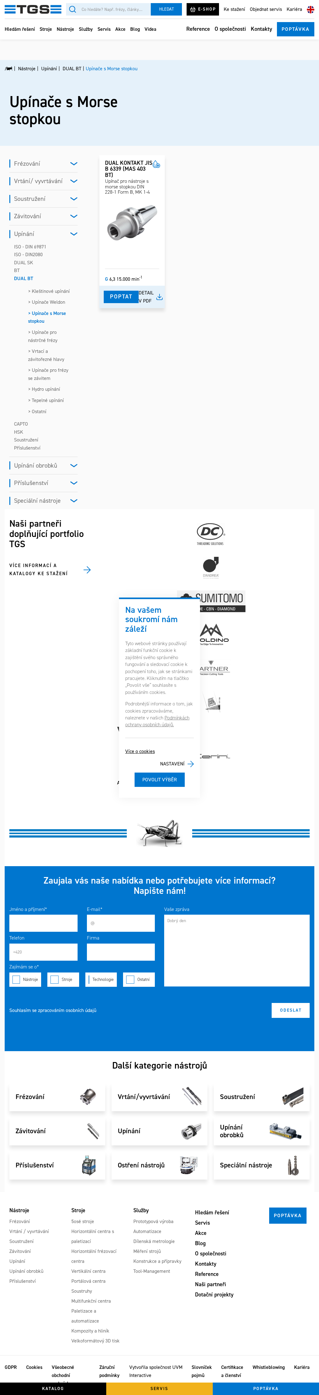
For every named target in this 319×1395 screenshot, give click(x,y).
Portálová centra (88, 1281)
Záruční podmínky (109, 1371)
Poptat (121, 296)
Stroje (46, 29)
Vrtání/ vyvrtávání (38, 181)
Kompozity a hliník (90, 1331)
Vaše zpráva (176, 909)
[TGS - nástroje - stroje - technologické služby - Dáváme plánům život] (8, 68)
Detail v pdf (146, 296)
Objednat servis (266, 9)
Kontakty (261, 29)
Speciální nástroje (37, 501)
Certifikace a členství (232, 1371)
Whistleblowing (269, 1367)
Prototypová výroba (153, 1221)
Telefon (16, 938)
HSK (18, 432)
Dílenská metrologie (154, 1241)
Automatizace (147, 1231)
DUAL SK (23, 262)
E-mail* (94, 909)
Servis (104, 29)
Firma (93, 938)
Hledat (166, 9)
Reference (198, 29)
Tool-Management (151, 1271)
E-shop (207, 9)
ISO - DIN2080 (28, 254)
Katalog (53, 1389)
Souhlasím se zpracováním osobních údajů (52, 1010)
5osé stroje (82, 1221)
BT (17, 270)
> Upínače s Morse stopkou (47, 317)
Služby (86, 29)
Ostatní (143, 979)
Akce (120, 29)
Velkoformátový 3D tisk (95, 1340)
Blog (135, 29)
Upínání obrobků (35, 465)
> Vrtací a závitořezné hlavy (46, 355)
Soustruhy (81, 1291)
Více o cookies (140, 751)
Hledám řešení (20, 29)
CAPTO (21, 424)
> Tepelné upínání (46, 400)
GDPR (11, 1367)
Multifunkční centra (91, 1301)
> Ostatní (37, 411)
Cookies (34, 1367)
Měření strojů (147, 1251)
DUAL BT (23, 278)
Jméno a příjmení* (28, 909)
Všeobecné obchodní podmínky (63, 1375)
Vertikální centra (88, 1271)
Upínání (24, 234)
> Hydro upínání (44, 389)
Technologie (103, 979)
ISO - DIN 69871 (30, 246)
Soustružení (29, 199)
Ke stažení (234, 9)
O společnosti (230, 29)
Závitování (27, 216)
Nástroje (65, 29)
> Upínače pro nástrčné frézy (42, 336)
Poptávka (296, 29)
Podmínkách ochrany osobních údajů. (157, 721)
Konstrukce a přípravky (157, 1261)
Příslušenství (27, 448)
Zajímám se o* (24, 966)
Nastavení (172, 763)
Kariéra (294, 9)
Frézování (27, 163)
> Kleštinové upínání (49, 291)
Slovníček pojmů (202, 1371)
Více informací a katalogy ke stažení (38, 569)
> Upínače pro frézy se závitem (48, 374)
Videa (150, 29)
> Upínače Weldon (46, 302)
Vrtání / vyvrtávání (29, 1231)
